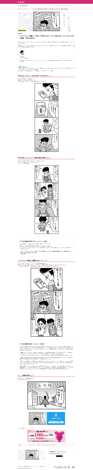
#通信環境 (43, 444)
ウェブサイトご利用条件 (39, 466)
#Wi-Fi (30, 444)
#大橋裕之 (38, 444)
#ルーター (34, 444)
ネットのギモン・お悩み (58, 5)
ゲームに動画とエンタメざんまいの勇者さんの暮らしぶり (31, 355)
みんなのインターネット (69, 5)
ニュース (50, 5)
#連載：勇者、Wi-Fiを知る (50, 444)
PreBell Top (20, 9)
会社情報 (19, 466)
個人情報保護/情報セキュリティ (28, 466)
